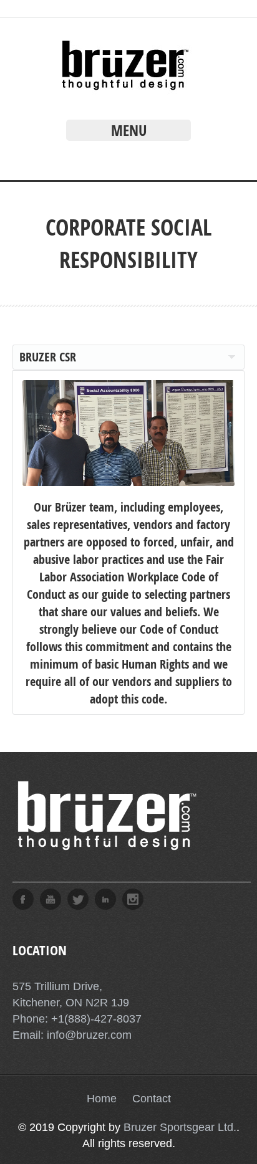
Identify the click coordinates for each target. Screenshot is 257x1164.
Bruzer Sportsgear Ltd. (180, 1127)
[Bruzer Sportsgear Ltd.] (128, 91)
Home (102, 1098)
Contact (151, 1098)
